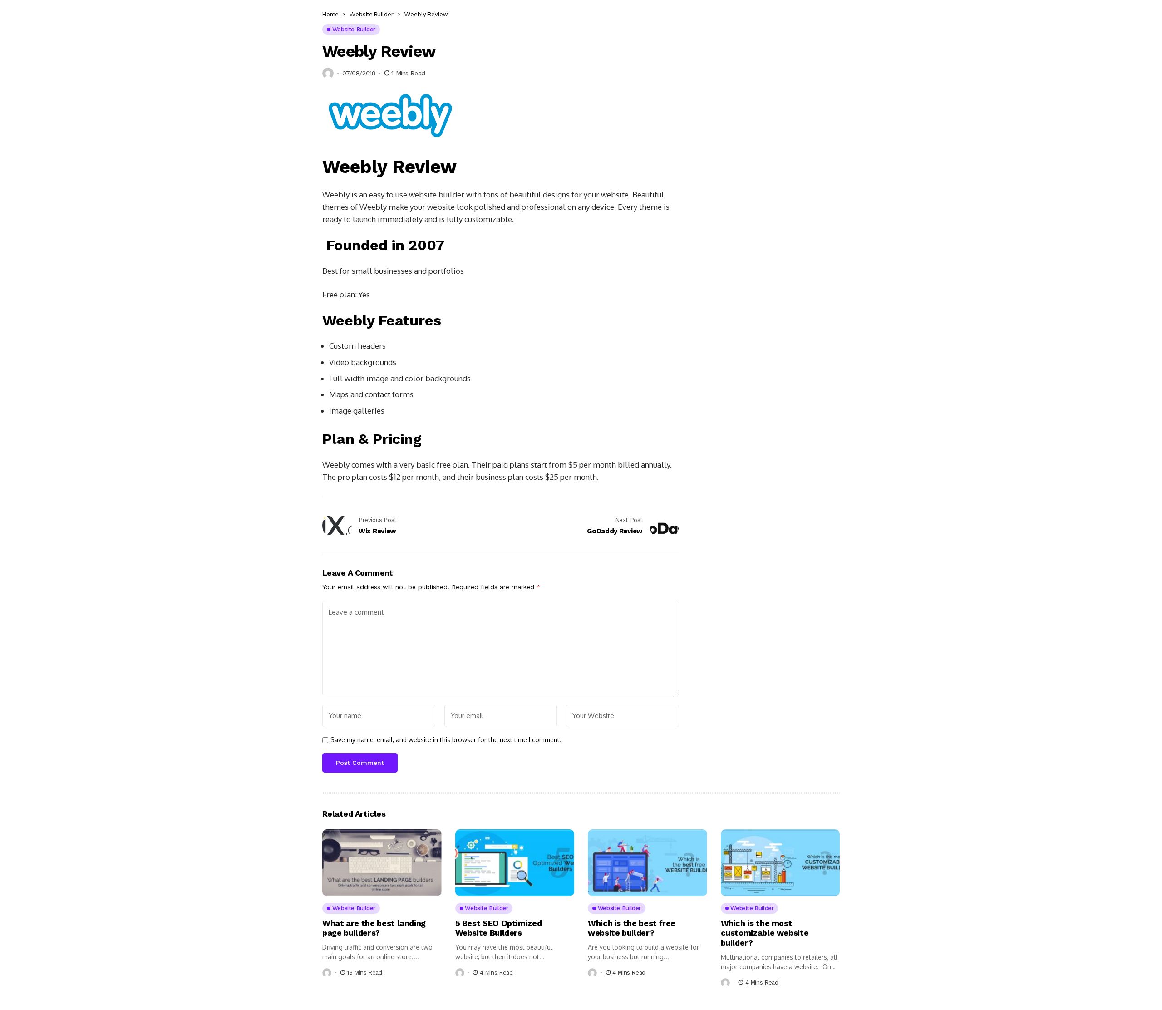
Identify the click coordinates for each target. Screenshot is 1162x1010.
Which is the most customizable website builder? (765, 932)
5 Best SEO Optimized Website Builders (498, 928)
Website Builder (372, 14)
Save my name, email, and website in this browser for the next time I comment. (445, 740)
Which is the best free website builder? (631, 928)
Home (330, 14)
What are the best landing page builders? (374, 928)
